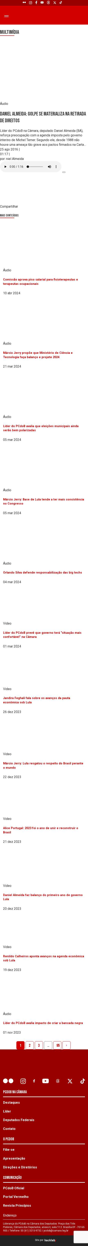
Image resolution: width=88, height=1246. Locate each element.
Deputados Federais (18, 1120)
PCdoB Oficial (13, 1188)
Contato (9, 1129)
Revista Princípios (17, 1206)
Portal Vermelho (16, 1197)
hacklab (49, 1240)
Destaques (11, 1103)
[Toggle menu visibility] (6, 16)
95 (58, 1045)
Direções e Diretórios (20, 1167)
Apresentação (14, 1158)
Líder (7, 1111)
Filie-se (9, 1150)
